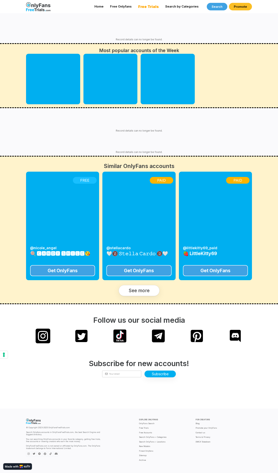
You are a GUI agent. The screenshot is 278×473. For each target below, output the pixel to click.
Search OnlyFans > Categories (152, 437)
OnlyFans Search (146, 423)
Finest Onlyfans (146, 451)
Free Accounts (145, 432)
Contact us (200, 432)
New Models (144, 446)
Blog (198, 423)
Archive (142, 460)
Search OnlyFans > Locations (152, 442)
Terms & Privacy (203, 437)
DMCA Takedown (203, 442)
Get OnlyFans (63, 270)
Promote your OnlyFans (206, 428)
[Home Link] (38, 6)
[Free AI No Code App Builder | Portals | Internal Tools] (17, 466)
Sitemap (143, 455)
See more (139, 290)
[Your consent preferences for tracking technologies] (4, 355)
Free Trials (144, 428)
